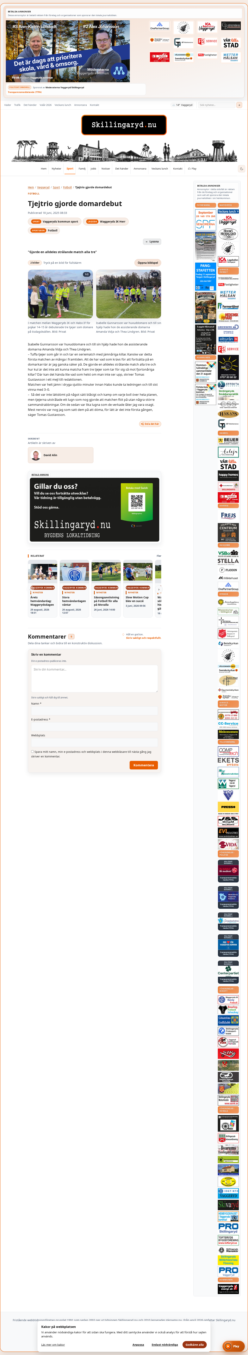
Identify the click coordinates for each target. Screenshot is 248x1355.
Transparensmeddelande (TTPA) (25, 92)
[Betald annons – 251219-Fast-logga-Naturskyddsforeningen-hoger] (228, 1159)
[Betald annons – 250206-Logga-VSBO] (228, 553)
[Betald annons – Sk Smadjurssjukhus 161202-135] (228, 395)
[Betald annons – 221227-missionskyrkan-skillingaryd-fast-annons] (228, 611)
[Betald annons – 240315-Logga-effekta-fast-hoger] (228, 384)
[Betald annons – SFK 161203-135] (228, 1031)
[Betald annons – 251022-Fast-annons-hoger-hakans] (228, 414)
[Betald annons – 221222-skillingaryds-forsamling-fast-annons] (160, 40)
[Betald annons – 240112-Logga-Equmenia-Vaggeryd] (228, 690)
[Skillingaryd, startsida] (124, 125)
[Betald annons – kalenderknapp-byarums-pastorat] (184, 57)
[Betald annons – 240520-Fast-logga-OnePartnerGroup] (160, 26)
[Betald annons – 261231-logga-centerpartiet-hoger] (228, 971)
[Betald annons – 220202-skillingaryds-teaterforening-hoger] (228, 1123)
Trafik (17, 105)
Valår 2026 (46, 105)
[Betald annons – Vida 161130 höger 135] (228, 844)
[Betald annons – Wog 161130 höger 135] (228, 795)
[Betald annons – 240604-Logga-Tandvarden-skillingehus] (228, 278)
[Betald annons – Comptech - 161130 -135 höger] (228, 751)
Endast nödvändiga (165, 1344)
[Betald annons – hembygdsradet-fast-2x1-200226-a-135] (228, 1216)
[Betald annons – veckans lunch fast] (228, 211)
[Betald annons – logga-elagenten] (160, 57)
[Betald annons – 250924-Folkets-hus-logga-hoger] (228, 532)
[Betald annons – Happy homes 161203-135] (228, 475)
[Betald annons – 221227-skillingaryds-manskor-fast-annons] (228, 1250)
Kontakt (94, 105)
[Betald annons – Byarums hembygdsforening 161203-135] (228, 1149)
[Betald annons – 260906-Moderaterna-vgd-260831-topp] (76, 51)
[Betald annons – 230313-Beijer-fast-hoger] (228, 441)
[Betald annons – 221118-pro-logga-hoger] (228, 1271)
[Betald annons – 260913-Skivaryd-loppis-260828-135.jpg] (205, 340)
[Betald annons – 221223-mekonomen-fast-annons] (228, 734)
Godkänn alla (195, 1344)
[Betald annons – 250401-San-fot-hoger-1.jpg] (228, 317)
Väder (7, 105)
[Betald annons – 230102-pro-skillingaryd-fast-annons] (228, 1228)
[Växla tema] (241, 168)
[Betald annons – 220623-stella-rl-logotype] (228, 562)
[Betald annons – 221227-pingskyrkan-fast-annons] (228, 680)
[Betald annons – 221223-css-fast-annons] (228, 405)
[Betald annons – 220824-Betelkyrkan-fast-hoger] (228, 644)
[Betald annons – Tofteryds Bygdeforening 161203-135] (228, 1240)
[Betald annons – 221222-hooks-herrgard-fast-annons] (228, 234)
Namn (36, 703)
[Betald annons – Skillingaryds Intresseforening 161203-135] (228, 1138)
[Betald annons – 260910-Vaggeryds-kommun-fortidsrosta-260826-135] (205, 394)
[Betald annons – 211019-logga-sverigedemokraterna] (228, 920)
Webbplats (38, 735)
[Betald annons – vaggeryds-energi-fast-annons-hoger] (228, 1289)
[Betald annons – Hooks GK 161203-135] (228, 1088)
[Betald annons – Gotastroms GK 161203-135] (228, 1020)
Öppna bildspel (148, 263)
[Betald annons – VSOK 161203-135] (228, 1065)
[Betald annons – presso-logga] (228, 808)
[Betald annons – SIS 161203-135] (228, 1009)
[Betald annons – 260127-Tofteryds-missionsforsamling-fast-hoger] (228, 621)
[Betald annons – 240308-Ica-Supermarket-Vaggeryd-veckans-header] (207, 27)
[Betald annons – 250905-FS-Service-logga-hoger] (207, 42)
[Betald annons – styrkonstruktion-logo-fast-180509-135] (228, 772)
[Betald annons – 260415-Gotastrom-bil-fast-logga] (231, 25)
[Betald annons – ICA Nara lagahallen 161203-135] (228, 261)
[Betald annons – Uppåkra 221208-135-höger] (228, 762)
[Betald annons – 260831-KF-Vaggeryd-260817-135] (205, 372)
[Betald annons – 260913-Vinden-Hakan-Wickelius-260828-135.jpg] (205, 246)
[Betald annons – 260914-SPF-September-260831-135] (205, 219)
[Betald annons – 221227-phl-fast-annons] (207, 55)
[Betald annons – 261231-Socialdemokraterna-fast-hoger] (228, 870)
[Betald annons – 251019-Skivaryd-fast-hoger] (228, 1205)
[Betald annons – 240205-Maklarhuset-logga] (228, 578)
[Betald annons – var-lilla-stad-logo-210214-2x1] (231, 43)
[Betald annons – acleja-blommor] (228, 452)
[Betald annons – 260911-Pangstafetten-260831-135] (205, 277)
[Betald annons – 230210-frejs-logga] (228, 516)
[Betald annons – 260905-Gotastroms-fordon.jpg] (205, 307)
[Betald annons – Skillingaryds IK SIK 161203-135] (228, 1053)
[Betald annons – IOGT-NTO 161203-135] (228, 1193)
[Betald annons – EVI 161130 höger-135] (228, 832)
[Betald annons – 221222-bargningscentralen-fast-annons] (228, 714)
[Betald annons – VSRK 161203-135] (228, 1042)
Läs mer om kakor (53, 1344)
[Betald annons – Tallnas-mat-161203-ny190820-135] (228, 248)
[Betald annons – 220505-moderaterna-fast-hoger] (228, 896)
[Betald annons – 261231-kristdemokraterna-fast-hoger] (228, 945)
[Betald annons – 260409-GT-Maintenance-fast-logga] (184, 43)
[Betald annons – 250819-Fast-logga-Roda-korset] (228, 486)
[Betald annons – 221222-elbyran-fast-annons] (228, 340)
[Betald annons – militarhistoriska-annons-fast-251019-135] (228, 1260)
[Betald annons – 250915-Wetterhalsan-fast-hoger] (231, 57)
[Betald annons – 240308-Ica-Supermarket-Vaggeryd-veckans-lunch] (228, 220)
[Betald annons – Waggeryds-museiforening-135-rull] (228, 1169)
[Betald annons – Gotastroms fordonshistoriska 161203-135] (228, 1182)
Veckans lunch (63, 105)
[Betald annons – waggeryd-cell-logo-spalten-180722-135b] (228, 784)
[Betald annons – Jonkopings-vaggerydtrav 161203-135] (228, 1077)
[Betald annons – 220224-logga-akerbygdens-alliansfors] (228, 602)
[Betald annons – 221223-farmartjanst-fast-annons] (228, 306)
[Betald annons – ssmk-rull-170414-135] (228, 1100)
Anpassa (138, 1344)
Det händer (30, 105)
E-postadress (40, 719)
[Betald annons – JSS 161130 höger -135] (228, 821)
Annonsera (80, 105)
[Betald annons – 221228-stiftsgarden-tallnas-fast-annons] (184, 27)
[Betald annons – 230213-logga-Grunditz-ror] (228, 329)
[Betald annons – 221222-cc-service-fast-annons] (228, 725)
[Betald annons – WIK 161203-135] (228, 999)
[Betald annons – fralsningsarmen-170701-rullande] (228, 633)
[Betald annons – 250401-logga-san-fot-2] (228, 367)
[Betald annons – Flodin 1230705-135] (228, 570)
